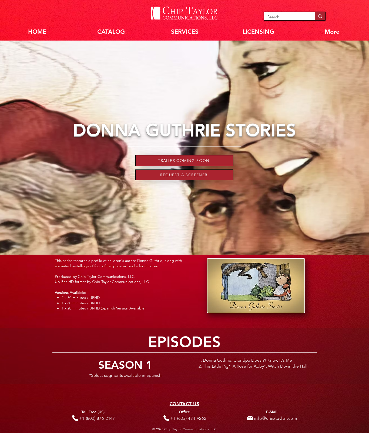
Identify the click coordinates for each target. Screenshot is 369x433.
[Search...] (320, 16)
